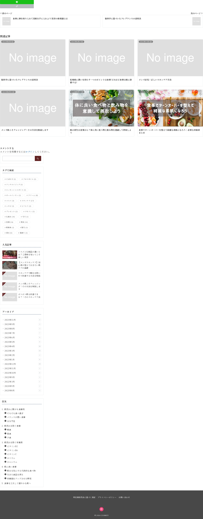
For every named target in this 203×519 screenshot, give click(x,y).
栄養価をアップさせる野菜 (19, 478)
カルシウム (12, 462)
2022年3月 (22, 381)
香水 (9, 233)
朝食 (9, 429)
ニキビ (10, 206)
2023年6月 (22, 337)
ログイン (30, 151)
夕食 (9, 437)
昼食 (9, 433)
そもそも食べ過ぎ (15, 413)
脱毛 (25, 227)
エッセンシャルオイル (16, 190)
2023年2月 (22, 355)
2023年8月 (22, 328)
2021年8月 (22, 390)
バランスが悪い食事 (16, 417)
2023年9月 (22, 324)
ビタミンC (12, 454)
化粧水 (10, 217)
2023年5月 (22, 341)
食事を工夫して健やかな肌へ (17, 483)
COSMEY (105, 515)
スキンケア (28, 201)
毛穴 (25, 217)
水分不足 (11, 421)
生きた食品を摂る (15, 474)
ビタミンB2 (12, 446)
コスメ (10, 201)
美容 (24, 222)
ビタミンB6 (12, 450)
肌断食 (10, 227)
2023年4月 (23, 346)
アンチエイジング (14, 184)
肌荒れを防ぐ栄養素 (13, 442)
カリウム (11, 458)
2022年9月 (22, 377)
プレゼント (12, 211)
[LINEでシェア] (17, 2)
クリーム (33, 195)
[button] (17, 6)
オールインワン (13, 195)
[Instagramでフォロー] (101, 509)
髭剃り (24, 233)
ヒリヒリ (26, 206)
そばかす (11, 179)
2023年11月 (22, 319)
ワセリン (30, 211)
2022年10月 (22, 372)
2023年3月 (23, 350)
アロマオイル (29, 179)
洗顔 (9, 222)
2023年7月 (22, 333)
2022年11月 (22, 368)
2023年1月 (22, 359)
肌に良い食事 (10, 466)
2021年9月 (22, 386)
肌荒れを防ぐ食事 (12, 425)
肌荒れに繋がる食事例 (14, 409)
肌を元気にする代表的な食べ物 (21, 470)
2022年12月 (23, 364)
